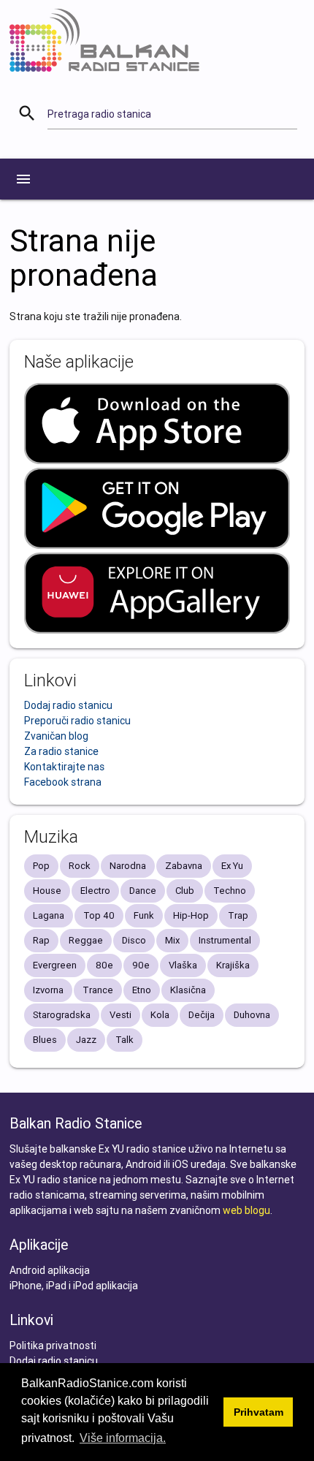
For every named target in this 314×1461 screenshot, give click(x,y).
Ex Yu (232, 865)
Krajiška (233, 965)
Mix (172, 940)
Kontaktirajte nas (64, 766)
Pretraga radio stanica (99, 114)
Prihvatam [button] (258, 1412)
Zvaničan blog (56, 736)
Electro (95, 890)
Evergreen (55, 965)
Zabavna (183, 865)
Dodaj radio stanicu (68, 705)
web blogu (246, 1210)
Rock (80, 865)
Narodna (128, 865)
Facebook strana (63, 782)
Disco (134, 940)
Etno (141, 990)
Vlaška (183, 965)
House (47, 890)
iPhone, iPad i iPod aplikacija (73, 1285)
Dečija (201, 1015)
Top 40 (99, 915)
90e (141, 965)
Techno (229, 890)
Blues (45, 1039)
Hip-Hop (191, 915)
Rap (41, 940)
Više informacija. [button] (123, 1438)
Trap (238, 915)
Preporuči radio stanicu (77, 720)
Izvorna (48, 990)
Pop (41, 865)
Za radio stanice (61, 751)
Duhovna (252, 1015)
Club (184, 890)
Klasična (188, 990)
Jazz (86, 1039)
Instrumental (225, 940)
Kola (159, 1015)
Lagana (48, 915)
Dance (142, 890)
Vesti (120, 1015)
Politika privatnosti (52, 1345)
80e (104, 965)
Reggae (86, 940)
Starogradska (62, 1015)
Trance (98, 990)
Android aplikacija (49, 1270)
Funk (144, 915)
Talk (124, 1039)
